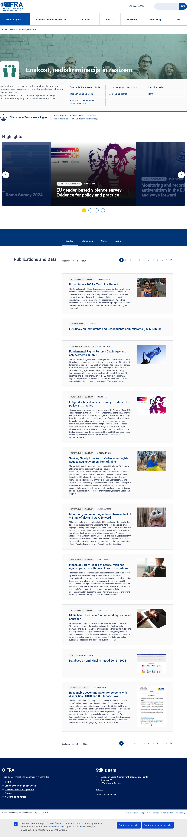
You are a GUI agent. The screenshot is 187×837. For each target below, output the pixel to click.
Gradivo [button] (86, 19)
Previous (5, 174)
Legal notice (145, 813)
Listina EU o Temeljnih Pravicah (20, 785)
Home (4, 30)
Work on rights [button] (13, 19)
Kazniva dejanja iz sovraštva (123, 87)
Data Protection (167, 813)
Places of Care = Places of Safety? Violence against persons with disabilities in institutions (98, 566)
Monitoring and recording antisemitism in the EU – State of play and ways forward (100, 516)
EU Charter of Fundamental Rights (28, 117)
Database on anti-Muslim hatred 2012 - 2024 (97, 660)
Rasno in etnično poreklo (81, 94)
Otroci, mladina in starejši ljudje (85, 87)
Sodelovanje (156, 19)
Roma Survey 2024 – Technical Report (93, 284)
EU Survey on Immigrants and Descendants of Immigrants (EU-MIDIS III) (115, 329)
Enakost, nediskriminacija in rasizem (22, 30)
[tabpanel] (93, 174)
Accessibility (180, 813)
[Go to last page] (171, 260)
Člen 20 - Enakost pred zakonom (84, 116)
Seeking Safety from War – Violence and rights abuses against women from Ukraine (98, 460)
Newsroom (132, 19)
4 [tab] (103, 210)
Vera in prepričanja (118, 94)
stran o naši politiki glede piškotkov (65, 827)
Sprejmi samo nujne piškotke (158, 825)
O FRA (178, 19)
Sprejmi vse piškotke (129, 825)
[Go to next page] (166, 260)
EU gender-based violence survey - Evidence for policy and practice (90, 192)
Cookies (156, 813)
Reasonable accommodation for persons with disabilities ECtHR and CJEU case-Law (98, 694)
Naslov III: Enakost (61, 116)
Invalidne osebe (155, 87)
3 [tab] (97, 210)
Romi (150, 94)
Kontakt (99, 789)
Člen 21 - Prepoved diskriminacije (85, 119)
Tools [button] (108, 19)
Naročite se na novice (15, 797)
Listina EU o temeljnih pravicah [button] (51, 19)
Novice (8, 793)
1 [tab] (84, 210)
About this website (131, 813)
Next (181, 174)
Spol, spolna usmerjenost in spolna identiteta (83, 102)
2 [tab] (90, 210)
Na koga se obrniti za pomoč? (19, 789)
